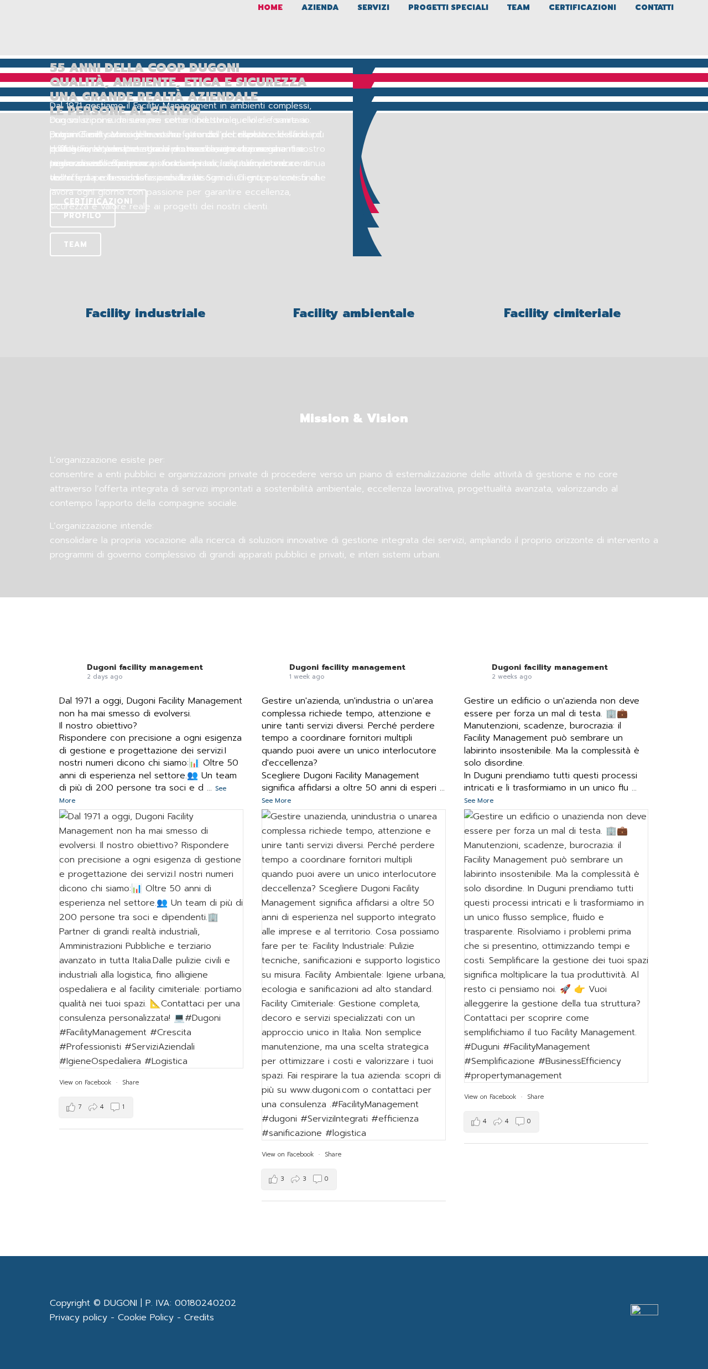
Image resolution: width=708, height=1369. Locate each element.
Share (130, 1082)
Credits (199, 1317)
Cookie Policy (146, 1317)
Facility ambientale (353, 313)
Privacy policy (78, 1317)
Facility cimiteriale (562, 313)
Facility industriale (145, 313)
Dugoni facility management (145, 667)
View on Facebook (85, 1082)
